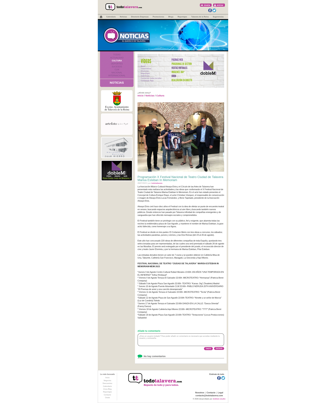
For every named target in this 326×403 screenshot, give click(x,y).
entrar (219, 5)
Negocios (107, 380)
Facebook (210, 10)
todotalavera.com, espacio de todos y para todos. (155, 380)
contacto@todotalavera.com (209, 395)
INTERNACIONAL (116, 75)
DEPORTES (117, 64)
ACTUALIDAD (117, 58)
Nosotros (199, 393)
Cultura (160, 95)
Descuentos (107, 383)
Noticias (123, 17)
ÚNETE (208, 349)
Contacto (107, 395)
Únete (107, 398)
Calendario (111, 17)
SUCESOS (117, 66)
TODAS (116, 54)
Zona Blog (107, 389)
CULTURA (117, 60)
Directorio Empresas (140, 17)
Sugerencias (218, 17)
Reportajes (107, 392)
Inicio (141, 95)
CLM (117, 69)
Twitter (214, 10)
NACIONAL (116, 72)
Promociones (158, 17)
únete (206, 5)
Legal (220, 393)
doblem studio (219, 399)
